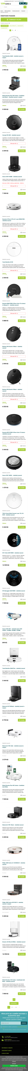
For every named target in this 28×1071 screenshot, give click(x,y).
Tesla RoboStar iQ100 (7, 262)
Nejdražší (20, 25)
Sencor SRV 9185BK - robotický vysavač (12, 176)
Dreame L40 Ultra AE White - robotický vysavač (13, 942)
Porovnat (24, 105)
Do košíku (22, 69)
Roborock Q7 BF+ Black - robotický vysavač (13, 825)
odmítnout (14, 1063)
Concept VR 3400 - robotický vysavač (11, 135)
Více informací (21, 1069)
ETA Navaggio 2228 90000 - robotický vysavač (13, 591)
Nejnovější (4, 28)
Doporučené (4, 25)
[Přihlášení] (23, 3)
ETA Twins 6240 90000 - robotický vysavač (12, 553)
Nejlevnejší (13, 25)
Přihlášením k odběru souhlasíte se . (15, 1027)
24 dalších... (14, 1003)
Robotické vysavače (6, 53)
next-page (18, 30)
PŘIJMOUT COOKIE (14, 1065)
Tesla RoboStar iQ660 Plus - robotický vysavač (13, 668)
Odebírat (24, 1023)
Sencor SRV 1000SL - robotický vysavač (12, 475)
